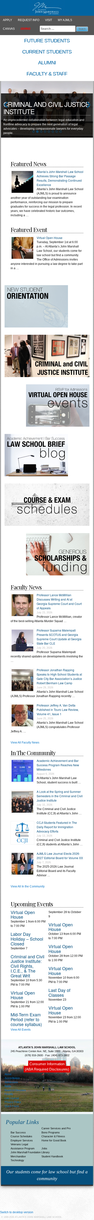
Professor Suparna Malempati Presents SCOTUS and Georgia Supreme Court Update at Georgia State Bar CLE (59, 636)
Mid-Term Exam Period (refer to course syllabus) (26, 1019)
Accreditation (12, 1078)
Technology (17, 1160)
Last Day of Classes (59, 992)
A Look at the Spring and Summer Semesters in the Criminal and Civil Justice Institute (60, 795)
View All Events (21, 1029)
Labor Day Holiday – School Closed (27, 939)
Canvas (9, 28)
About (8, 1074)
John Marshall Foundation (26, 1152)
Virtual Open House (49, 238)
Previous (6, 105)
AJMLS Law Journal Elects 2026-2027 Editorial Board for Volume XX (60, 855)
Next (88, 105)
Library (45, 1152)
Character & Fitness (53, 1136)
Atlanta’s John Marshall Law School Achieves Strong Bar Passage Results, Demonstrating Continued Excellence (60, 178)
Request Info (28, 20)
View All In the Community (28, 886)
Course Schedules (21, 1136)
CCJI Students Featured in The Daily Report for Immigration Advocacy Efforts (57, 826)
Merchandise (18, 1156)
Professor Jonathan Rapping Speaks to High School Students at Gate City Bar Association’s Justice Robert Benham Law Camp (59, 676)
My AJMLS (65, 20)
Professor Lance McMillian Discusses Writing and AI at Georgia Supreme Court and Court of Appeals (59, 601)
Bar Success (18, 1132)
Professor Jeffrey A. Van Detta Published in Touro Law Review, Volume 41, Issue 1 (58, 709)
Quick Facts (12, 1106)
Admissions (11, 1082)
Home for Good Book (53, 1140)
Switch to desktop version (16, 1212)
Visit (48, 20)
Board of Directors (15, 1090)
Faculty (9, 1094)
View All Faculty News (25, 742)
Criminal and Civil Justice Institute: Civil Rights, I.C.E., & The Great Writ (27, 966)
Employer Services (22, 1140)
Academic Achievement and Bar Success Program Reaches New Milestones (58, 765)
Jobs (44, 1148)
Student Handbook (52, 1156)
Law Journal (12, 1098)
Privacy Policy (13, 1102)
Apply (7, 20)
